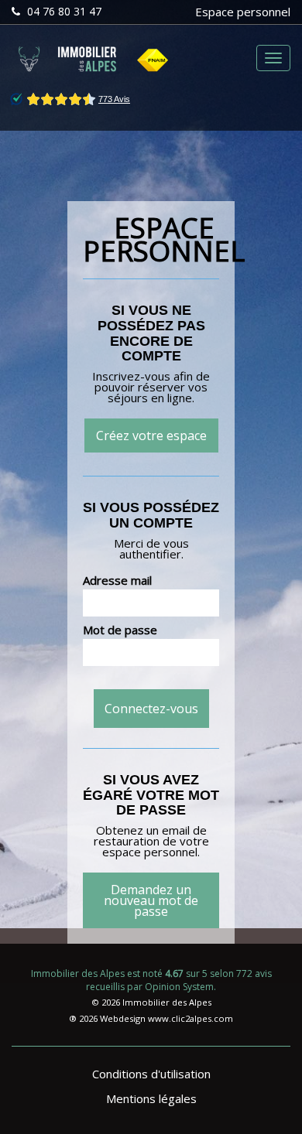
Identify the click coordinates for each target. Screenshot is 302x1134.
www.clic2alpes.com (190, 1018)
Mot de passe (120, 629)
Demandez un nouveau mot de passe (151, 900)
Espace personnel (242, 11)
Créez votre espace (151, 435)
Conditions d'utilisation (151, 1073)
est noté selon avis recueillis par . (151, 980)
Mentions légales (151, 1098)
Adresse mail (117, 580)
